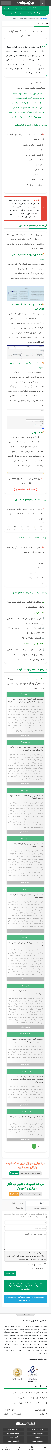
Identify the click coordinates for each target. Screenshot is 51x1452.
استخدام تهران (37, 1433)
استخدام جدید (37, 1441)
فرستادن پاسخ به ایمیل (35, 1265)
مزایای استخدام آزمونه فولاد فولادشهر (27, 107)
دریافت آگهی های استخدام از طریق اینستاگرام (29, 1403)
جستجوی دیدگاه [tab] (40, 1208)
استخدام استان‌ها (13, 1433)
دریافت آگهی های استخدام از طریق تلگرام (30, 1397)
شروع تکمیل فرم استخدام (25, 489)
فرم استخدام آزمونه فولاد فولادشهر (29, 98)
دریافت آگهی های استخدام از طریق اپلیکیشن (29, 1392)
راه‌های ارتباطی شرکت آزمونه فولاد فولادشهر (25, 112)
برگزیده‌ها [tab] (19, 1208)
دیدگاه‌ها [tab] (43, 1203)
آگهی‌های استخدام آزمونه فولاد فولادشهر (26, 117)
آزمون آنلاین (13, 1437)
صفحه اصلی (43, 18)
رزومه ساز (37, 1437)
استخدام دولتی (37, 1429)
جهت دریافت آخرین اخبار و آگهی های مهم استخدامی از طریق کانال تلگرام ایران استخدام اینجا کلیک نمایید (25, 1286)
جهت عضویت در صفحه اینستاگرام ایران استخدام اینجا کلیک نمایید (25, 1299)
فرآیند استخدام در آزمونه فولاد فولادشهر (27, 103)
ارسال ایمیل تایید (37, 1268)
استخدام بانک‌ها (13, 1429)
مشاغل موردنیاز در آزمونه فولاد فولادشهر (26, 93)
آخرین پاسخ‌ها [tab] (17, 1203)
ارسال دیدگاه (10, 1273)
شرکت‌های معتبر (13, 1441)
